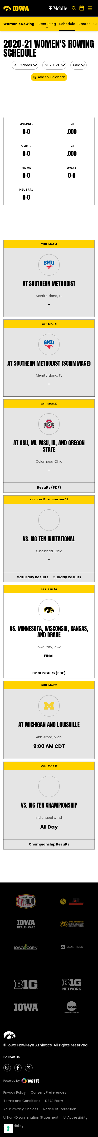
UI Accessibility (76, 1117)
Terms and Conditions (21, 1100)
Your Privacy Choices (20, 1109)
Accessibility (13, 1125)
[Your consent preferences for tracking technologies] (8, 1128)
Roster (84, 23)
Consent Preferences (48, 1092)
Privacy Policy (14, 1092)
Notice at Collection (59, 1109)
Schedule (67, 23)
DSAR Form (54, 1100)
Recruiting (47, 23)
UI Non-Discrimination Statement (31, 1117)
